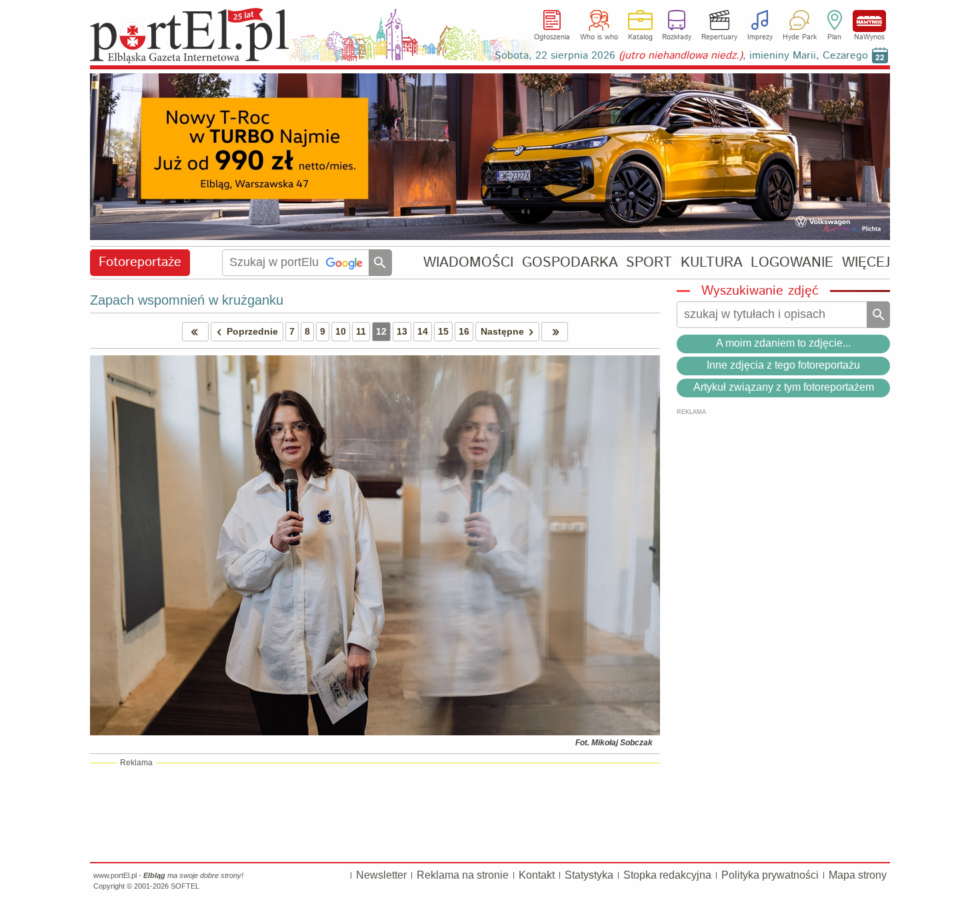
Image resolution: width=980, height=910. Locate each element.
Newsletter (381, 875)
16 (464, 331)
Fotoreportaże (140, 262)
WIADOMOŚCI (468, 262)
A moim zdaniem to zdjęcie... (783, 343)
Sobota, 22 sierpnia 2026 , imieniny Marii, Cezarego (681, 55)
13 (402, 331)
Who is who (599, 37)
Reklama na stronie (463, 875)
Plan (834, 37)
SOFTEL (185, 886)
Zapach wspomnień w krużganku (186, 300)
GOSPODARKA (570, 262)
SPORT (649, 262)
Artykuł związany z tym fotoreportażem (783, 387)
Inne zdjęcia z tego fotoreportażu (783, 365)
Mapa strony (858, 875)
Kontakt (537, 875)
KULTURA (712, 262)
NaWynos (869, 21)
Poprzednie (252, 331)
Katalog (640, 37)
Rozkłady (676, 37)
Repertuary (719, 37)
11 (361, 331)
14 (422, 331)
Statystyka (589, 875)
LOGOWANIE (792, 262)
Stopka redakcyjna (667, 875)
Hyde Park (800, 37)
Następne (502, 331)
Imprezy (760, 37)
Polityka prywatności (770, 875)
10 (340, 331)
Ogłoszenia (552, 37)
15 (443, 331)
